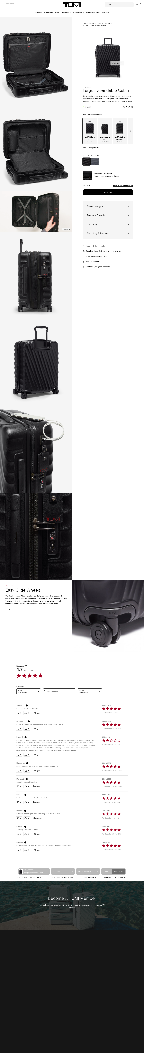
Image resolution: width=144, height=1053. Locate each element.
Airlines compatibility (91, 148)
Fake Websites (7, 1017)
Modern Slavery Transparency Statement (15, 1021)
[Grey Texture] (95, 161)
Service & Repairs (55, 1009)
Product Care (53, 1021)
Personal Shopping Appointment (131, 1000)
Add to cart (108, 192)
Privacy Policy (20, 1047)
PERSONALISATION (93, 13)
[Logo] (72, 4)
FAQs (51, 1026)
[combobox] (28, 691)
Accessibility (30, 1047)
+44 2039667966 (126, 1004)
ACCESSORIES (66, 13)
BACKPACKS (48, 13)
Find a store (6, 1004)
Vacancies (5, 1026)
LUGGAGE (38, 13)
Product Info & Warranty (56, 1017)
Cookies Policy (46, 1047)
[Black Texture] (86, 161)
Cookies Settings (58, 1047)
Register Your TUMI (94, 1009)
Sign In (90, 1000)
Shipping (52, 1000)
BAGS (57, 13)
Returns (51, 1004)
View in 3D (118, 63)
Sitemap (37, 1047)
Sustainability (6, 1013)
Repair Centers (54, 1013)
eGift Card (52, 1034)
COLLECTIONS (78, 13)
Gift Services (53, 1030)
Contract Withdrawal (71, 1047)
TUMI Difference (7, 1000)
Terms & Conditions (8, 1047)
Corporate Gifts (7, 1009)
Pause (66, 229)
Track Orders (92, 1004)
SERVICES (105, 13)
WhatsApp (124, 1009)
